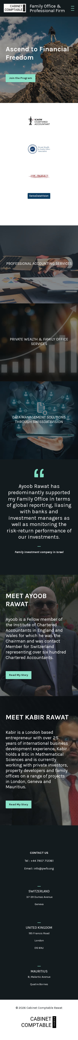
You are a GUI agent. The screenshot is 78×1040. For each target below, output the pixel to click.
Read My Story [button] (18, 675)
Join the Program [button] (20, 78)
